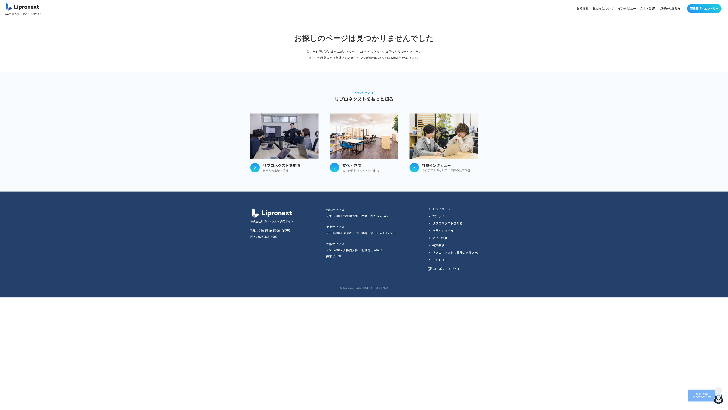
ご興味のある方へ (671, 8)
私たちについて (603, 8)
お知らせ (583, 8)
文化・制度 (647, 8)
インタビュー (627, 8)
